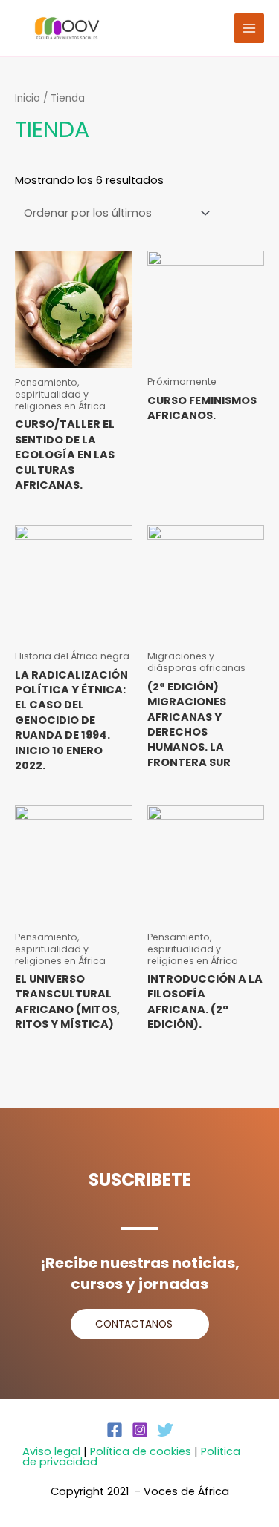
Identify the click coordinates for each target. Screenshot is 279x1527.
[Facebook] (114, 1430)
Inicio (27, 98)
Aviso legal (51, 1451)
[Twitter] (165, 1430)
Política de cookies (140, 1451)
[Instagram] (140, 1430)
